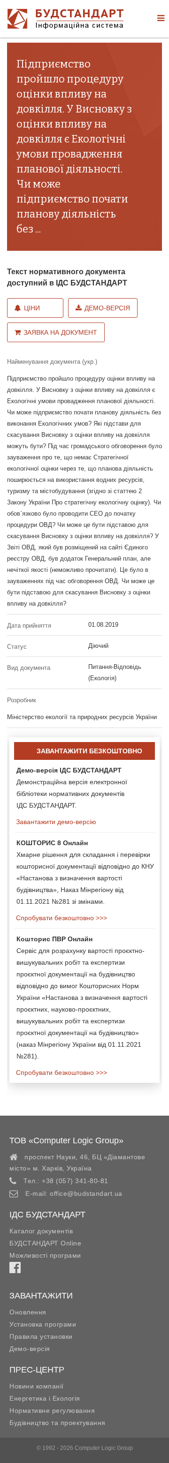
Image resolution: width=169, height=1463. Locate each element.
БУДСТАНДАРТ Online (45, 1243)
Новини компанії (36, 1386)
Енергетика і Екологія (44, 1398)
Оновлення (27, 1312)
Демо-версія (107, 308)
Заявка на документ (60, 332)
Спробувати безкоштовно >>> (60, 918)
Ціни (32, 308)
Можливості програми (45, 1255)
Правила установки (41, 1336)
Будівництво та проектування (57, 1422)
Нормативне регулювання (52, 1410)
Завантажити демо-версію (55, 821)
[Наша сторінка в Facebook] (15, 1270)
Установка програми (42, 1324)
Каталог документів (41, 1231)
